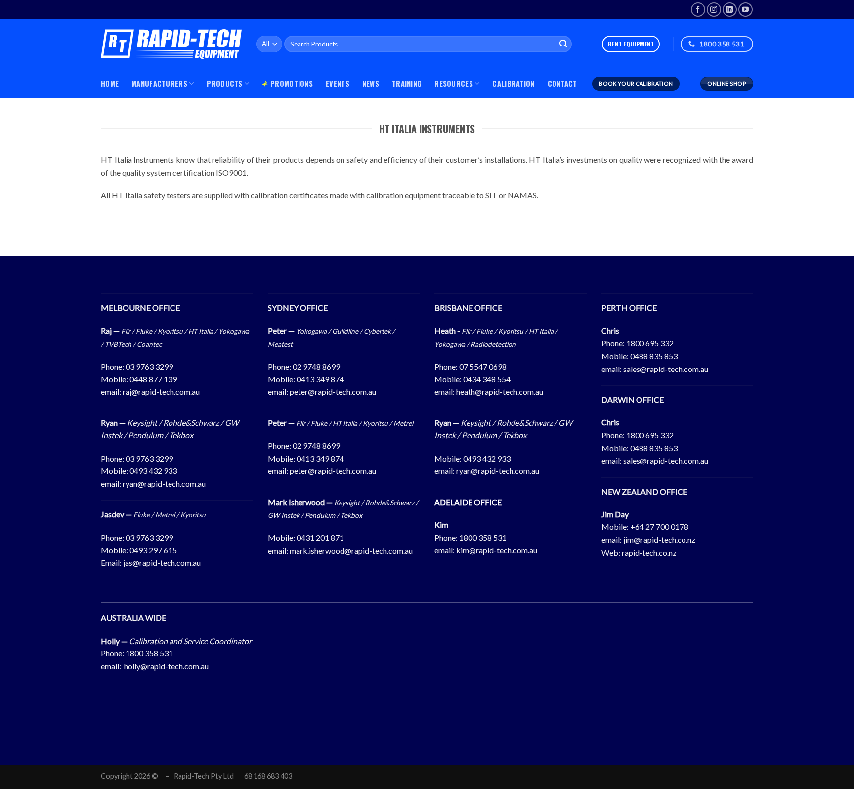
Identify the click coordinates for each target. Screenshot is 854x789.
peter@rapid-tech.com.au (333, 391)
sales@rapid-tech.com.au (665, 368)
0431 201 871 (320, 537)
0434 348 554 (487, 379)
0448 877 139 (153, 379)
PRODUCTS (224, 83)
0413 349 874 (320, 379)
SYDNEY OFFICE (298, 307)
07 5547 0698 (483, 366)
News (370, 83)
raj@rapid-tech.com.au (161, 391)
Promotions (291, 83)
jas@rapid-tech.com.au (162, 562)
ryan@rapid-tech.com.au (164, 483)
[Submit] (563, 44)
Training (407, 83)
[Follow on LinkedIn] (730, 9)
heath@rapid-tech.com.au (499, 391)
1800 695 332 (650, 343)
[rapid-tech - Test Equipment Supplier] (171, 44)
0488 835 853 (654, 356)
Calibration (513, 83)
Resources (453, 83)
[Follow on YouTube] (745, 9)
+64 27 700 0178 (659, 526)
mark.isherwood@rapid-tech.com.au (351, 550)
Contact (562, 83)
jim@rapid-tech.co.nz (659, 539)
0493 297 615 (153, 550)
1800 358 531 (483, 537)
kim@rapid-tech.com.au (496, 550)
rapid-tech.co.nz (649, 552)
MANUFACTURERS (159, 83)
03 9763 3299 (149, 366)
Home (110, 83)
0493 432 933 (153, 470)
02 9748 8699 (316, 366)
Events (337, 83)
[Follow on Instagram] (714, 9)
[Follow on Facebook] (698, 9)
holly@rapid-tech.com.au (166, 666)
